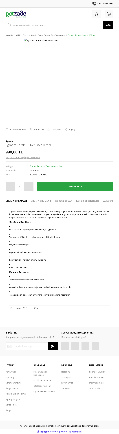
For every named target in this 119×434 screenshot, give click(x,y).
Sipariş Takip (67, 377)
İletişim (9, 410)
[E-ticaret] (59, 431)
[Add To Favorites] (16, 129)
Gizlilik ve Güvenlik (42, 380)
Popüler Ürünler (96, 377)
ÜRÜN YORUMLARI (41, 200)
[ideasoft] (43, 431)
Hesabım (65, 371)
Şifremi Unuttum (13, 382)
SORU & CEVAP (63, 200)
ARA (108, 25)
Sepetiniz (65, 388)
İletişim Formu (12, 388)
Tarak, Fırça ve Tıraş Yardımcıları (46, 166)
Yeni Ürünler (95, 388)
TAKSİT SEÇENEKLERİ (87, 200)
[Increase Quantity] (28, 186)
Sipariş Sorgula (13, 399)
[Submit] (53, 346)
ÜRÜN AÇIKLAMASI (16, 200)
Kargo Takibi (11, 404)
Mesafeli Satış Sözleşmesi (40, 373)
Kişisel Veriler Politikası (44, 391)
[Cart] (109, 14)
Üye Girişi (10, 377)
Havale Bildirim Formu (16, 393)
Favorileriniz (67, 382)
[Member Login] (96, 14)
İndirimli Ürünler (96, 382)
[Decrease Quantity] (10, 186)
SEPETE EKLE (75, 186)
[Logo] (16, 14)
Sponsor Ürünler (97, 371)
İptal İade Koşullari (42, 385)
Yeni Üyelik (11, 371)
